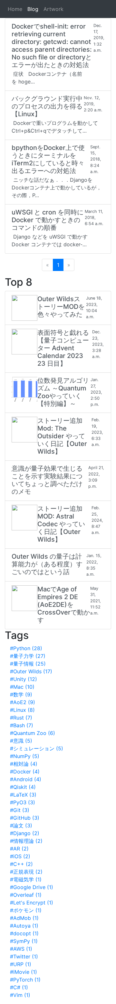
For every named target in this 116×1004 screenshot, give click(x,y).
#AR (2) (19, 848)
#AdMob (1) (24, 918)
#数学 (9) (21, 694)
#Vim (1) (20, 995)
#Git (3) (19, 810)
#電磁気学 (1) (26, 879)
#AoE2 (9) (22, 702)
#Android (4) (25, 779)
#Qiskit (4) (23, 787)
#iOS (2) (20, 856)
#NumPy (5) (24, 756)
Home (15, 9)
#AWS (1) (21, 949)
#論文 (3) (21, 825)
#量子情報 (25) (28, 663)
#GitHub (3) (24, 818)
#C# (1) (19, 987)
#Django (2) (24, 833)
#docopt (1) (24, 933)
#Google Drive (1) (31, 887)
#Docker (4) (25, 771)
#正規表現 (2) (26, 872)
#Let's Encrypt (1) (31, 902)
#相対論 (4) (23, 764)
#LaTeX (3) (23, 794)
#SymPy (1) (24, 941)
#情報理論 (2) (26, 841)
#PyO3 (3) (22, 802)
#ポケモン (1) (26, 910)
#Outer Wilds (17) (31, 671)
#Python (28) (26, 648)
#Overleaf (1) (26, 895)
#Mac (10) (22, 687)
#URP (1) (20, 964)
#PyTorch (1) (25, 979)
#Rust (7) (21, 717)
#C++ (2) (21, 864)
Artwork (53, 9)
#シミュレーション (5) (36, 748)
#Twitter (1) (24, 956)
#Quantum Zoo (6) (32, 733)
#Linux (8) (22, 710)
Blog (32, 9)
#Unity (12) (23, 679)
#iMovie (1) (23, 972)
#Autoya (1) (24, 925)
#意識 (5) (21, 741)
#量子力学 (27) (27, 656)
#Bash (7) (21, 725)
